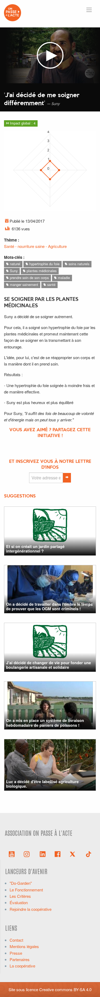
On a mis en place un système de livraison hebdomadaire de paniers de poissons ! (45, 723)
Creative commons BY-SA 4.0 (65, 989)
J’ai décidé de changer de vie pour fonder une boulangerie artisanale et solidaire (48, 665)
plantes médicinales (41, 270)
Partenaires (20, 959)
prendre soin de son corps (29, 277)
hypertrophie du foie (43, 263)
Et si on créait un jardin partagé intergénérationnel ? (35, 549)
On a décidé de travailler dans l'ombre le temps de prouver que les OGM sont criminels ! (49, 606)
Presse (16, 953)
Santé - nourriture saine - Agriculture (35, 246)
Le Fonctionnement (26, 889)
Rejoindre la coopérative (30, 909)
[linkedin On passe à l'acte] (43, 853)
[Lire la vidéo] (50, 55)
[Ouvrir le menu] (89, 10)
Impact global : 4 (22, 123)
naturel (14, 263)
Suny (13, 270)
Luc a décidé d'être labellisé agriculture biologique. (42, 784)
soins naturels (78, 263)
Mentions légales (24, 946)
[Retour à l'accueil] (12, 12)
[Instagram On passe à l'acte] (28, 853)
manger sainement (23, 284)
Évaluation (19, 902)
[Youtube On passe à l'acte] (12, 853)
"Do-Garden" (21, 883)
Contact (16, 940)
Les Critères (20, 896)
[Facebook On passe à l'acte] (58, 853)
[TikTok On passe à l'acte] (88, 853)
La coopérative (22, 966)
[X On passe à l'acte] (74, 853)
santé (50, 284)
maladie (63, 277)
